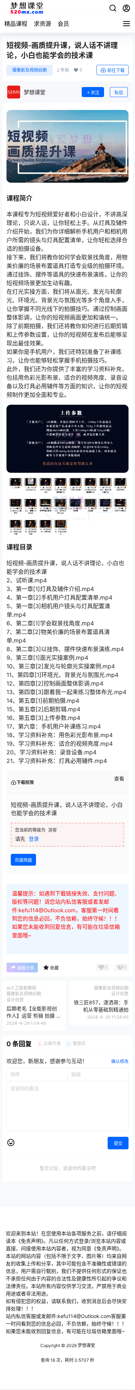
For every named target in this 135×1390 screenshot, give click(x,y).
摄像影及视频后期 (29, 70)
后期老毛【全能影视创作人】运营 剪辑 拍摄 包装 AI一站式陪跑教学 (33, 1015)
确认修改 (120, 1061)
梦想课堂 (86, 1345)
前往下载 (116, 70)
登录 (34, 839)
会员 (63, 23)
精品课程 (15, 23)
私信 (118, 92)
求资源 (42, 23)
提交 (118, 1143)
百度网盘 (23, 860)
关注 (95, 92)
